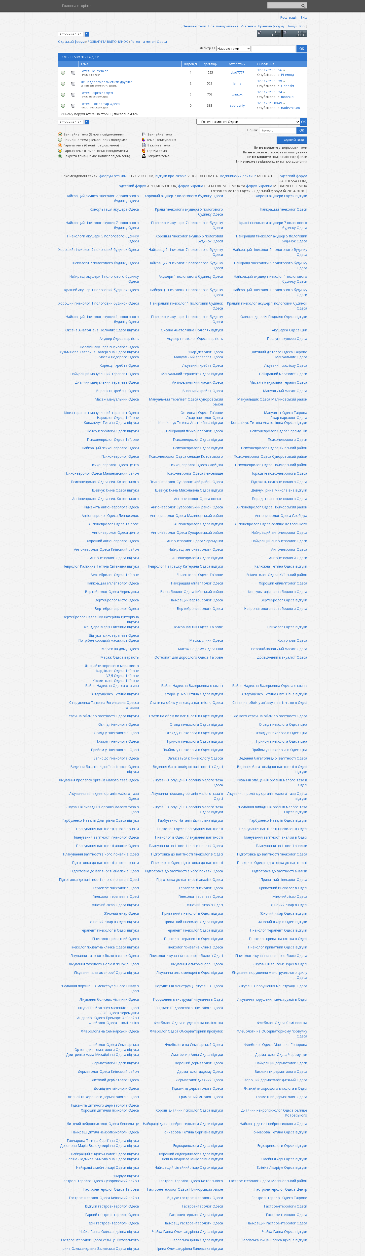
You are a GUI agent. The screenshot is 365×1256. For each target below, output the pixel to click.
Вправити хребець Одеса (117, 390)
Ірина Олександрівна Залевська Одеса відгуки (100, 1248)
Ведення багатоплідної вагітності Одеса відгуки (104, 769)
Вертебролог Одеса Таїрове (114, 574)
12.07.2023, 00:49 (269, 103)
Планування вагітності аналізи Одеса (107, 845)
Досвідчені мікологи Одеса (116, 1088)
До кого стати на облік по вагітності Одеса (270, 716)
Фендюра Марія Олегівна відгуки (111, 627)
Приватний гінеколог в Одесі (283, 888)
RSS (302, 26)
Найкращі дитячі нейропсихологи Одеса (273, 1123)
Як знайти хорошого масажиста (112, 665)
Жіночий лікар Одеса (290, 896)
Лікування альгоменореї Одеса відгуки (106, 972)
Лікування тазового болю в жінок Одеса (105, 955)
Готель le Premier (94, 71)
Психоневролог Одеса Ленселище (194, 473)
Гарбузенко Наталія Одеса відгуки (278, 820)
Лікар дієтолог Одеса (205, 352)
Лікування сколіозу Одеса (285, 365)
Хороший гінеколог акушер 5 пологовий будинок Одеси (189, 238)
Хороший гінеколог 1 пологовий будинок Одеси (98, 303)
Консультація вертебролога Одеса (277, 591)
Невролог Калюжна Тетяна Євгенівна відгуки (101, 566)
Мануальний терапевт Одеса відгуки (192, 373)
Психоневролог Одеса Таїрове (113, 439)
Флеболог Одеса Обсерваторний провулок (186, 1031)
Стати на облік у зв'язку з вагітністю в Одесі (269, 702)
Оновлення (265, 64)
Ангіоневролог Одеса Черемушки (195, 540)
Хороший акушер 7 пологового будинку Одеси (184, 195)
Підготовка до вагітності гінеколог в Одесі (187, 854)
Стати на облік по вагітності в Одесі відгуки (186, 716)
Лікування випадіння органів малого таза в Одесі (102, 809)
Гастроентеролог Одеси (202, 1206)
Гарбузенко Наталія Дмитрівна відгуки (190, 820)
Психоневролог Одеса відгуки (198, 439)
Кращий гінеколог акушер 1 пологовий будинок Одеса (267, 306)
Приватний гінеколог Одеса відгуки (193, 921)
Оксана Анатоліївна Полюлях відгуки (192, 330)
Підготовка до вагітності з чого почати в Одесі (99, 879)
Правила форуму (271, 26)
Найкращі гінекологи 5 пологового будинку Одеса (270, 265)
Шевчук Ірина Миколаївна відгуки (279, 490)
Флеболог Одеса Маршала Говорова (275, 1044)
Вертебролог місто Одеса (117, 600)
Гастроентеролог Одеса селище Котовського (100, 1240)
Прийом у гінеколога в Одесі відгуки (192, 749)
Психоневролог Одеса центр (114, 464)
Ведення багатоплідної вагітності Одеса (273, 758)
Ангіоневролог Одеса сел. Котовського (105, 498)
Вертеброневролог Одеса (117, 608)
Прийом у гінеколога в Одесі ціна (279, 749)
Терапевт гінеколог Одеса (201, 888)
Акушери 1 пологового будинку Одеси (191, 276)
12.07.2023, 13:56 (269, 70)
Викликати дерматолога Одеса (281, 1071)
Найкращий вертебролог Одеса (196, 600)
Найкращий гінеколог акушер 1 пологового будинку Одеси (102, 319)
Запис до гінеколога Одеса (116, 758)
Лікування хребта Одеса (202, 365)
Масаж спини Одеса (206, 640)
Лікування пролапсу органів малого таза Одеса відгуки (267, 796)
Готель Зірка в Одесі (97, 92)
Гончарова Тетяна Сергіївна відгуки (192, 1132)
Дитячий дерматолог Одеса (115, 1079)
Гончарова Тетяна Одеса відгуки (279, 1132)
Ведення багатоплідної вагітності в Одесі (188, 766)
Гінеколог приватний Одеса (115, 938)
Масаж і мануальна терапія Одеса (278, 382)
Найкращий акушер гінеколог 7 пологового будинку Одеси (102, 198)
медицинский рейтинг (238, 176)
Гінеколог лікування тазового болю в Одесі (186, 955)
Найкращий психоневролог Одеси (110, 448)
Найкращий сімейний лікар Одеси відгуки (188, 1167)
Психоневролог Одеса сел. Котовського (105, 481)
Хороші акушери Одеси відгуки (281, 195)
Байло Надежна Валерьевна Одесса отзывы (269, 685)
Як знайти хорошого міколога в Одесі (275, 1088)
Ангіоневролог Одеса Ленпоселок (110, 515)
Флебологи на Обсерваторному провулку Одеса (272, 1033)
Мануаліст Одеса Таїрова (285, 412)
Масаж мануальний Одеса (117, 399)
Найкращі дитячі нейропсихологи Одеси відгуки (183, 1123)
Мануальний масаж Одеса (285, 390)
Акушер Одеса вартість (119, 338)
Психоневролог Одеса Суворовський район (270, 456)
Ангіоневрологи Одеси (288, 557)
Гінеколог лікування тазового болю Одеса (271, 955)
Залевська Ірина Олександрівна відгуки (274, 1240)
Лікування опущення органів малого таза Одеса (188, 782)
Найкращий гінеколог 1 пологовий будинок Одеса (186, 306)
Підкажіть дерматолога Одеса (197, 1088)
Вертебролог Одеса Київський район (191, 591)
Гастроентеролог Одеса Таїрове (279, 1197)
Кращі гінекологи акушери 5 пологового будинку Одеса (189, 212)
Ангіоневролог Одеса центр (115, 532)
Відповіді (190, 64)
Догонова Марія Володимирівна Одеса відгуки (99, 1145)
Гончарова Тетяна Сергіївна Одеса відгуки (103, 1140)
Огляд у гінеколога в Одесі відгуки (194, 732)
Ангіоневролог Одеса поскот (198, 498)
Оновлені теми (194, 26)
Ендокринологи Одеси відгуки (282, 1145)
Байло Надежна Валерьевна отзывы (192, 685)
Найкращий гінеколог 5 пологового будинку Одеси (185, 265)
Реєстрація (288, 17)
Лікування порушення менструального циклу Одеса (269, 975)
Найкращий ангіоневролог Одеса (279, 532)
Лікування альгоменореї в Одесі (280, 964)
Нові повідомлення (223, 26)
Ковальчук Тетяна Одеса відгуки (111, 422)
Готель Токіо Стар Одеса (100, 103)
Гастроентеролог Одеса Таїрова (111, 1189)
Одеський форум (71, 41)
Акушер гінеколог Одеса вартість (195, 338)
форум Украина (259, 185)
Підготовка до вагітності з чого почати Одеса (184, 871)
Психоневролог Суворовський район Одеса (186, 481)
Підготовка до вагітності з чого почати (105, 862)
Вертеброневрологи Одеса (200, 608)
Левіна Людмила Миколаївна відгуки (192, 1159)
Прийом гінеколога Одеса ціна (281, 741)
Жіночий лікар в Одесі (205, 904)
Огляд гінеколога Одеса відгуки (196, 724)
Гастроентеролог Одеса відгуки (196, 1214)
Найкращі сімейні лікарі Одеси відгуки (107, 1167)
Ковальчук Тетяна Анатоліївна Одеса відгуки (269, 422)
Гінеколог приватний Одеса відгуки (277, 947)
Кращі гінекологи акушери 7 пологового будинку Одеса (273, 225)
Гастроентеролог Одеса (286, 1214)
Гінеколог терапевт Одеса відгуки (278, 930)
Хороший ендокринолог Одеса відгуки (191, 1154)
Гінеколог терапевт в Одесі (115, 896)
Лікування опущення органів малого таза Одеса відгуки (188, 809)
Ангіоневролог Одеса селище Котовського (270, 524)
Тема (84, 64)
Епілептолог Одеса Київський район (276, 574)
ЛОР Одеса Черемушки (119, 1012)
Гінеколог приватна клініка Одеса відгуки (104, 947)
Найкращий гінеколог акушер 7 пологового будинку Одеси (102, 225)
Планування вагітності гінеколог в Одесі (273, 828)
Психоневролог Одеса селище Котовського (186, 456)
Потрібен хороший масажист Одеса (108, 640)
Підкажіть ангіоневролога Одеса (111, 507)
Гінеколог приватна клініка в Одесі (278, 938)
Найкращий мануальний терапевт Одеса (104, 373)
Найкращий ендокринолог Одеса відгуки (105, 1154)
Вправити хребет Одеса (202, 390)
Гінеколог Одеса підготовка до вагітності (272, 862)
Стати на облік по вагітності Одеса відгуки (103, 716)
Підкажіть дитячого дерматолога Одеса (105, 1105)
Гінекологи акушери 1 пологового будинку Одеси (187, 319)
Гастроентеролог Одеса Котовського (191, 1180)
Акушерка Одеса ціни (289, 330)
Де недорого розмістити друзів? (106, 82)
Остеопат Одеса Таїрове (202, 412)
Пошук (292, 26)
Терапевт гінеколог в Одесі (116, 888)
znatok (237, 94)
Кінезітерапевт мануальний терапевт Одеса (101, 412)
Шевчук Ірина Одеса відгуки (115, 490)
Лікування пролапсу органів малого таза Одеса (99, 780)
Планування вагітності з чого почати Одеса (186, 845)
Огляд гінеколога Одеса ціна (283, 724)
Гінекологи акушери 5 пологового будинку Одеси (103, 238)
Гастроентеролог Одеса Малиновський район (268, 1180)
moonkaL (288, 96)
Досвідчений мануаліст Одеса (282, 657)
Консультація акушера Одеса (114, 209)
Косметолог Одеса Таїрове (115, 680)
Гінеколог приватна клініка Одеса (194, 947)
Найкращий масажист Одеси (283, 373)
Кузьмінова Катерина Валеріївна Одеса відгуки (99, 352)
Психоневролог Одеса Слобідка (196, 464)
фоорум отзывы (113, 176)
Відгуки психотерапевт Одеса (114, 635)
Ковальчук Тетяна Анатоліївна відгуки (190, 422)
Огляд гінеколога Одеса (118, 724)
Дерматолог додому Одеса (200, 1071)
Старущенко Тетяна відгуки (115, 694)
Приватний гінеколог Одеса (283, 879)
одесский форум (293, 176)
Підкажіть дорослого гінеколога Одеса (190, 1007)
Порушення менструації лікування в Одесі (188, 999)
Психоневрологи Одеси (287, 439)
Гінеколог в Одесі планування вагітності (189, 837)
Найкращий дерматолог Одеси (281, 1063)
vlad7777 (237, 72)
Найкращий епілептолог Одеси (197, 583)
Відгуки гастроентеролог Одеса (112, 1206)
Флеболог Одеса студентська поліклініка (188, 1022)
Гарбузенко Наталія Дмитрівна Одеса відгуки (100, 820)
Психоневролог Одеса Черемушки (278, 431)
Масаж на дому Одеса (120, 648)
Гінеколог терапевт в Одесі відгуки (193, 938)
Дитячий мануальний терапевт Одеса (107, 382)
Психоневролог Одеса (120, 456)
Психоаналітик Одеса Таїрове (198, 627)
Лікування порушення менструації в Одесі (272, 999)
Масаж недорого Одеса (119, 357)
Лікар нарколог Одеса (204, 417)
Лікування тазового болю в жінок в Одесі (104, 964)
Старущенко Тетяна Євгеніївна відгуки (274, 694)
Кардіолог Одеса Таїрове (117, 670)
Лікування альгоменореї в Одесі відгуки (189, 972)
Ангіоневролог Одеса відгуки (198, 524)
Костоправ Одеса (292, 640)
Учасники (248, 26)
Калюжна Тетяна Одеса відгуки (280, 566)
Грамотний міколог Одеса (201, 1096)
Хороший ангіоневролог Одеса (113, 540)
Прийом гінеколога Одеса (117, 741)
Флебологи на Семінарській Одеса (110, 1031)
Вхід (304, 17)
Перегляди (210, 64)
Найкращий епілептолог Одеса (113, 583)
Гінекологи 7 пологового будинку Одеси (105, 263)
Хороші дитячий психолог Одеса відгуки (189, 1110)
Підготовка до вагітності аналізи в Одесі (104, 871)
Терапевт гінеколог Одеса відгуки (194, 930)
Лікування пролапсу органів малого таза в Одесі (187, 796)
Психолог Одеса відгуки (287, 627)
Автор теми (237, 64)
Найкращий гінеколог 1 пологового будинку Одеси (270, 292)
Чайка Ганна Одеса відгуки (284, 1231)
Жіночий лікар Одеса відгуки (115, 904)
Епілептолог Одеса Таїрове (200, 574)
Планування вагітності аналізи (281, 845)
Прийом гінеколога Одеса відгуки (195, 741)
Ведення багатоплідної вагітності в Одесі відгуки (272, 769)
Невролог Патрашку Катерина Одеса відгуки (185, 566)
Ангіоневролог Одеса (289, 549)
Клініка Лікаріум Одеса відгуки (282, 1167)
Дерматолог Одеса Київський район (108, 1071)
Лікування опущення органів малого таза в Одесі (270, 782)
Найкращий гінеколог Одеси (283, 209)
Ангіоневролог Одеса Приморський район (271, 507)
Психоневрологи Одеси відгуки (113, 431)
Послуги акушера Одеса (287, 338)
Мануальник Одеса (291, 357)
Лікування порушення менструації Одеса (273, 986)
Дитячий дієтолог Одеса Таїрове (279, 352)
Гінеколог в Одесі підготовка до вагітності (187, 862)
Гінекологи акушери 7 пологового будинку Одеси (187, 225)
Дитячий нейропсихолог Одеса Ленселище (103, 1123)
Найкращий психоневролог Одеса (194, 431)
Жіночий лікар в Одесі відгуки (114, 921)
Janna (237, 83)
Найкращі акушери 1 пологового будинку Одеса (104, 279)
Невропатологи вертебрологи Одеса (275, 608)
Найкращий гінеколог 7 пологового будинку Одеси (185, 252)
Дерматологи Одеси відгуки (115, 1063)
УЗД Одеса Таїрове (122, 675)
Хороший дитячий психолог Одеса (110, 1110)
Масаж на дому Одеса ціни (200, 648)
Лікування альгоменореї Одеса (197, 964)
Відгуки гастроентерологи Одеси (195, 1197)
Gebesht (287, 86)
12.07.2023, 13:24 (269, 92)
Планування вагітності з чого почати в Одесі (101, 854)
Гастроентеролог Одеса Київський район (104, 1197)
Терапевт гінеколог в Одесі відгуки (109, 930)
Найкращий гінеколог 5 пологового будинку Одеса (270, 252)
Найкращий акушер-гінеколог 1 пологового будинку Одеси (270, 279)
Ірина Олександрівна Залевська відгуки (190, 1248)
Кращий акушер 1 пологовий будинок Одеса (101, 289)
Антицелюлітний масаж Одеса (197, 382)
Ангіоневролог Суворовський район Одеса (187, 507)
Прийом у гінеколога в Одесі (115, 749)
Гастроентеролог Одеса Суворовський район (100, 1180)
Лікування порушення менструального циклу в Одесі (100, 988)
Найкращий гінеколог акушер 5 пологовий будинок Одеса (271, 238)
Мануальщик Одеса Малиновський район (272, 399)
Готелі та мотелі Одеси (149, 41)
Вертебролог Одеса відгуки (283, 600)
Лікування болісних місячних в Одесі (108, 1007)
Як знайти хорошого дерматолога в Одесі (103, 1096)
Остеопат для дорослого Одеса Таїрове (188, 657)
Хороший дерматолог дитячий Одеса (275, 1079)
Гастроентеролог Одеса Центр (280, 1189)
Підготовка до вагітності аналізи (279, 871)
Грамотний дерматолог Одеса (281, 1096)
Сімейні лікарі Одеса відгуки (284, 1159)
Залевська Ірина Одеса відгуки (197, 1240)
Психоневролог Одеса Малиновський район (101, 473)
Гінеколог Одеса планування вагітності (190, 828)
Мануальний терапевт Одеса (198, 357)
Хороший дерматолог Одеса (199, 1063)
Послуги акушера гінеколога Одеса (109, 347)
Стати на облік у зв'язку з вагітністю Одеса (186, 702)
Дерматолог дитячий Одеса (199, 1079)
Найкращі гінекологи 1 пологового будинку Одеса (186, 292)
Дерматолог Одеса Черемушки (281, 1054)
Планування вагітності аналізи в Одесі (275, 837)
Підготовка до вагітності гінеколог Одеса (272, 854)
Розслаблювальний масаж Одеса (279, 648)
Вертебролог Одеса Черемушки (112, 591)
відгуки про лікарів (170, 176)
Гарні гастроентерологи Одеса (112, 1223)
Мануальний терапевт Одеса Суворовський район (186, 401)
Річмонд (287, 74)
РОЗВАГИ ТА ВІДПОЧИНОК (108, 41)
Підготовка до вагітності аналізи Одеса (189, 879)
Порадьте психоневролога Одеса (279, 473)
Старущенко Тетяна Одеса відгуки (194, 694)
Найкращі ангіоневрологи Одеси (195, 549)
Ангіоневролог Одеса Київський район (106, 549)
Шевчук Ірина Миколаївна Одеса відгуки (189, 490)
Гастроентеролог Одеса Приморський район (185, 1189)
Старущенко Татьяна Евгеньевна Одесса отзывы (104, 705)
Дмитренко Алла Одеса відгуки (197, 1054)
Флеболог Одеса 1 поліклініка (114, 1022)
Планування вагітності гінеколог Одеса (106, 837)
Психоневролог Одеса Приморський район (271, 464)
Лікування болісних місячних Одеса (109, 999)
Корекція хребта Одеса (119, 365)
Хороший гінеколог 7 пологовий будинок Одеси (98, 249)
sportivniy (237, 105)
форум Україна (190, 185)
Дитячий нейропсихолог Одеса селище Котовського (274, 1113)
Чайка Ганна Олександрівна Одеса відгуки (187, 1231)
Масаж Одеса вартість (119, 657)
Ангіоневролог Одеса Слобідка (281, 515)
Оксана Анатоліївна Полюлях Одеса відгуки (102, 330)
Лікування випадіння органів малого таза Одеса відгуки (272, 809)
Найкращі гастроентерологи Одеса (193, 1223)
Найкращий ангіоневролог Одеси (279, 540)
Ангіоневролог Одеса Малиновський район (186, 515)
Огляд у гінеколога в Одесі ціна (281, 732)
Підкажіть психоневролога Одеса (279, 481)
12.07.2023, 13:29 (269, 81)
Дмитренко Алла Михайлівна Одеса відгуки (102, 1054)
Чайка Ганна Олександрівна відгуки (109, 1231)
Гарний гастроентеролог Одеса (112, 1214)
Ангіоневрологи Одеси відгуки (197, 557)
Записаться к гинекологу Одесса (195, 758)
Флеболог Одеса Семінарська (282, 1022)
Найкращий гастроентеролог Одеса (276, 1223)
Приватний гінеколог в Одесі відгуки (192, 913)
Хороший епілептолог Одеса (283, 583)
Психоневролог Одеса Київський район (274, 448)
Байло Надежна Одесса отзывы (112, 685)
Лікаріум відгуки (125, 1175)
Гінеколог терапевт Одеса (200, 896)
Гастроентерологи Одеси (285, 1206)
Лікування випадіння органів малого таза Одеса (104, 796)
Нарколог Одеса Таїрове (118, 417)
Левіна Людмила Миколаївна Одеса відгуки (102, 1159)
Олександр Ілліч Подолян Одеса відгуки (273, 316)
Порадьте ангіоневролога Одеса (279, 498)
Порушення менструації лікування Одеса (189, 986)
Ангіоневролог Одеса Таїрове (113, 524)
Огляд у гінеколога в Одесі (116, 732)
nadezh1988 (290, 107)
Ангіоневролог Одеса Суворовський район (187, 532)
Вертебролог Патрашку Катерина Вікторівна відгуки (101, 619)
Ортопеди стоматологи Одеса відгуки (106, 1049)
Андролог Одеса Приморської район (108, 1017)
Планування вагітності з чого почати (107, 828)
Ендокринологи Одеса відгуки (198, 1145)
